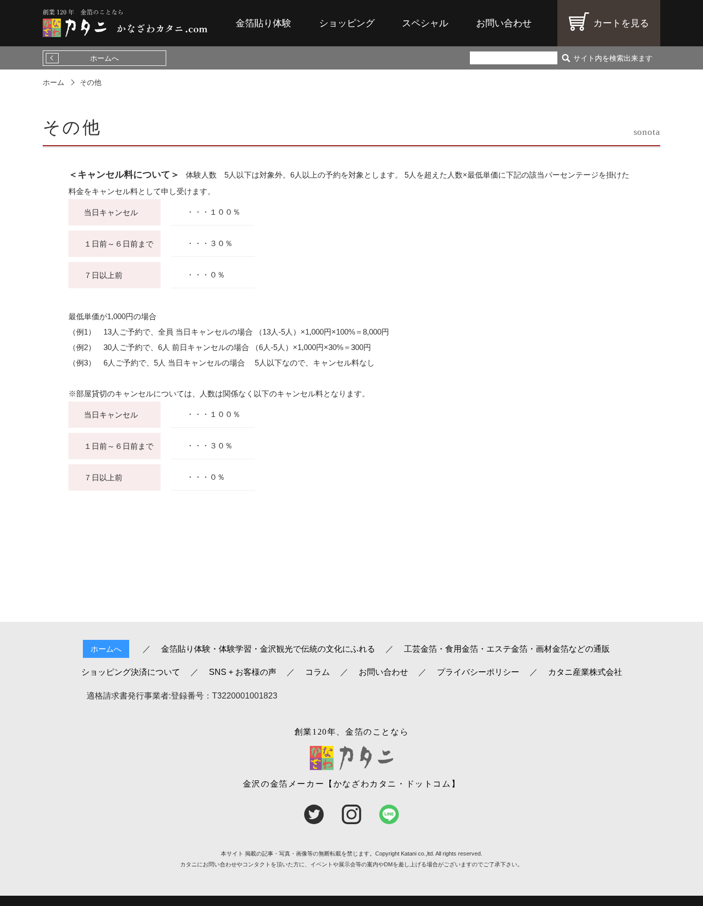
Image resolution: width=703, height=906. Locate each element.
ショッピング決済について (130, 672)
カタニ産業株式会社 (585, 672)
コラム (317, 672)
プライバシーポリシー (478, 672)
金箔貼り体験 (263, 23)
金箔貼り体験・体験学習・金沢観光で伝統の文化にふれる (268, 649)
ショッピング (347, 23)
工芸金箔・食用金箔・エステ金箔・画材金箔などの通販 (507, 649)
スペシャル (425, 23)
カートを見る (621, 23)
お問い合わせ (504, 23)
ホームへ (104, 58)
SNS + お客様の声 (242, 672)
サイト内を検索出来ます (613, 58)
